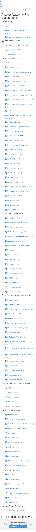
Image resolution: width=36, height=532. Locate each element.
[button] (1, 2)
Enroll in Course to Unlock (18, 526)
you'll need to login (25, 524)
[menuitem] (1, 4)
